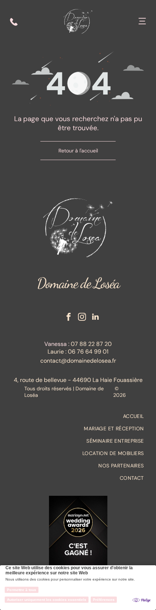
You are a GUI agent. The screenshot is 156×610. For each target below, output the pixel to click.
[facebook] (68, 317)
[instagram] (82, 317)
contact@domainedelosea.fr (78, 360)
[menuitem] (78, 416)
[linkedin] (95, 317)
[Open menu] (142, 21)
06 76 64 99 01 (88, 351)
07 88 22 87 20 (91, 344)
